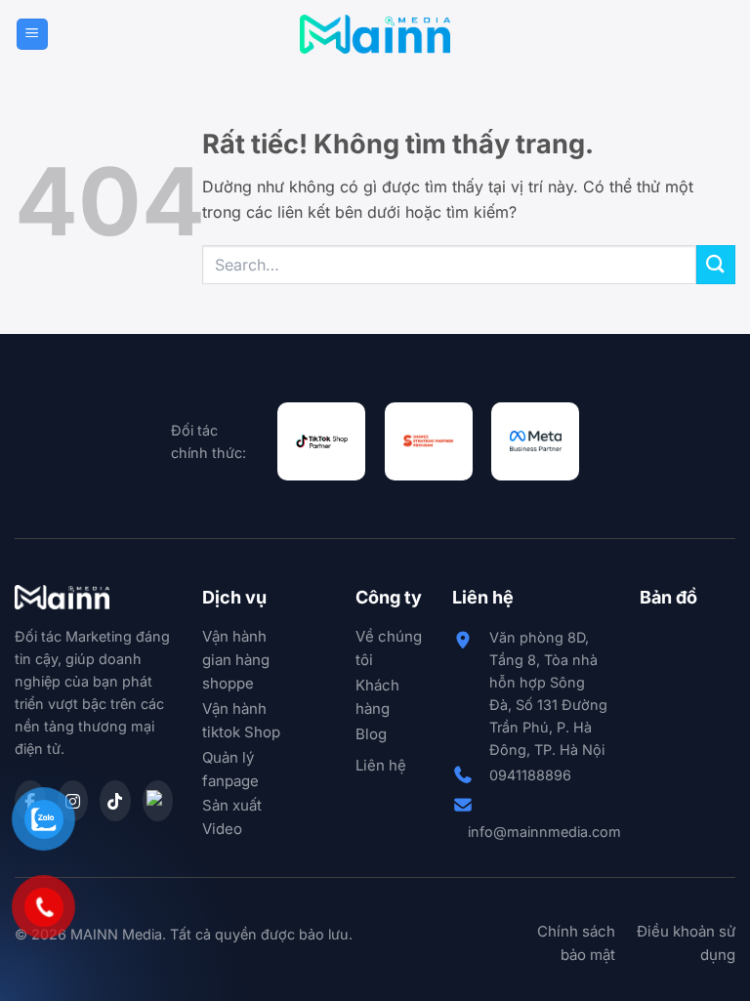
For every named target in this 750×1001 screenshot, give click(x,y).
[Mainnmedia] (375, 34)
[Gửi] (715, 264)
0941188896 (530, 775)
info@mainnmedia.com (544, 831)
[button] (32, 35)
